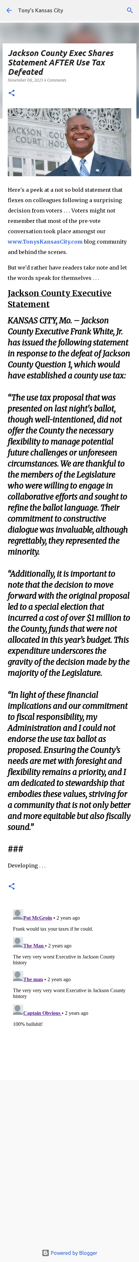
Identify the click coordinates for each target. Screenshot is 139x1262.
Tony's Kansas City (40, 10)
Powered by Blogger (73, 1253)
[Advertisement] (69, 1164)
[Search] (130, 10)
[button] (12, 93)
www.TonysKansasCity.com (45, 241)
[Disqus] (69, 988)
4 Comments (55, 80)
